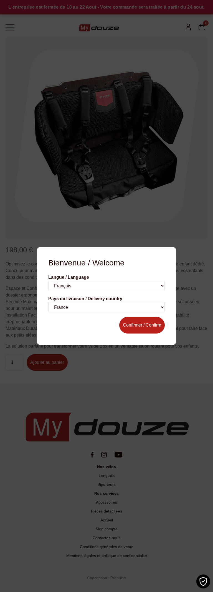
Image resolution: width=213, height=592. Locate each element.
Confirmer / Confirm (142, 325)
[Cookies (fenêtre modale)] (203, 581)
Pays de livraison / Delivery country (85, 298)
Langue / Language (68, 277)
